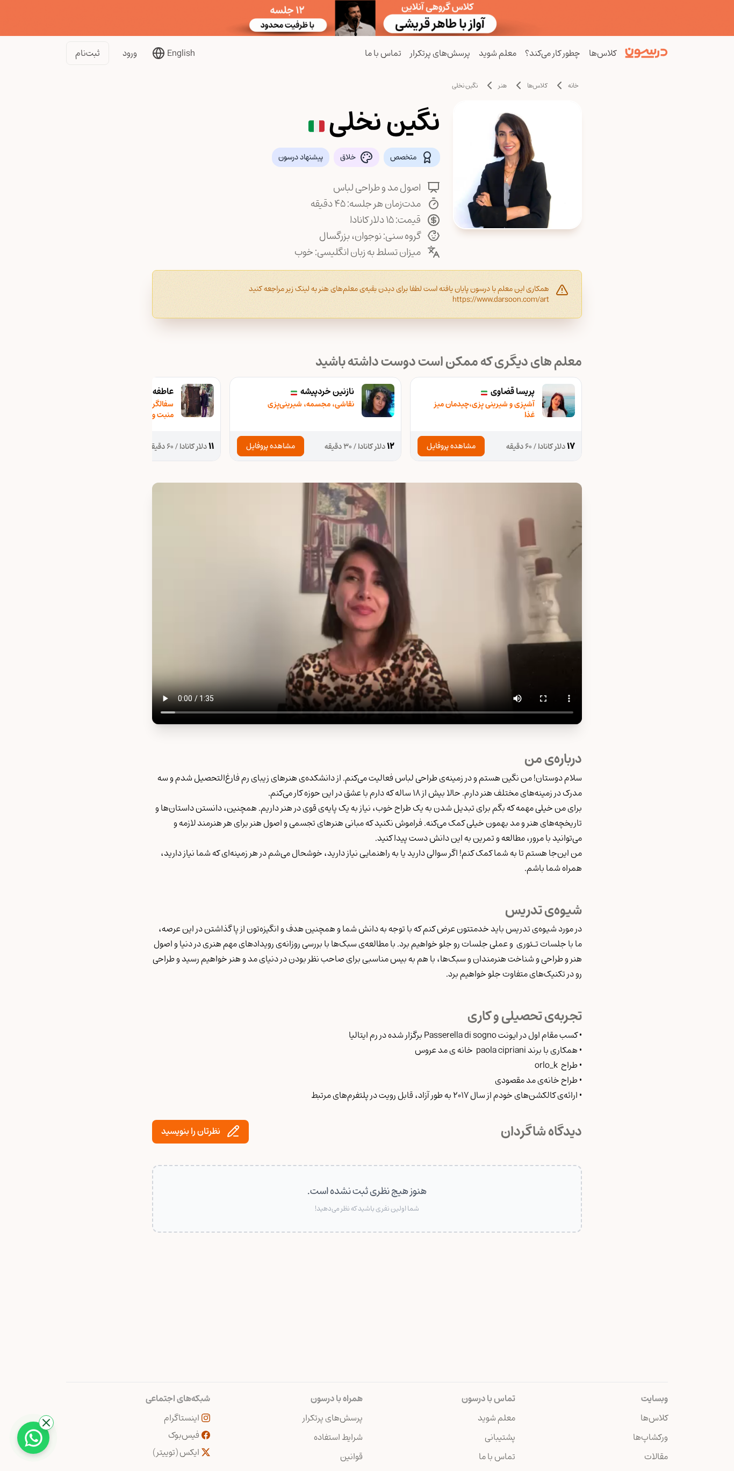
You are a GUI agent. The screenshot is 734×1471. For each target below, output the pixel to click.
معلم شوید (497, 53)
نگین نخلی (465, 85)
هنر (502, 85)
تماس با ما (383, 53)
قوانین (351, 1456)
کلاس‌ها (602, 53)
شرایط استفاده (338, 1437)
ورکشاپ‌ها (650, 1437)
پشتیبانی (500, 1437)
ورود (130, 53)
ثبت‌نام (87, 53)
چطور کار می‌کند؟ (552, 53)
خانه (573, 85)
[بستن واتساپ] (46, 1422)
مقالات (656, 1456)
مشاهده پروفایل (451, 446)
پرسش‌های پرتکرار (440, 53)
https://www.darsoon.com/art (500, 299)
